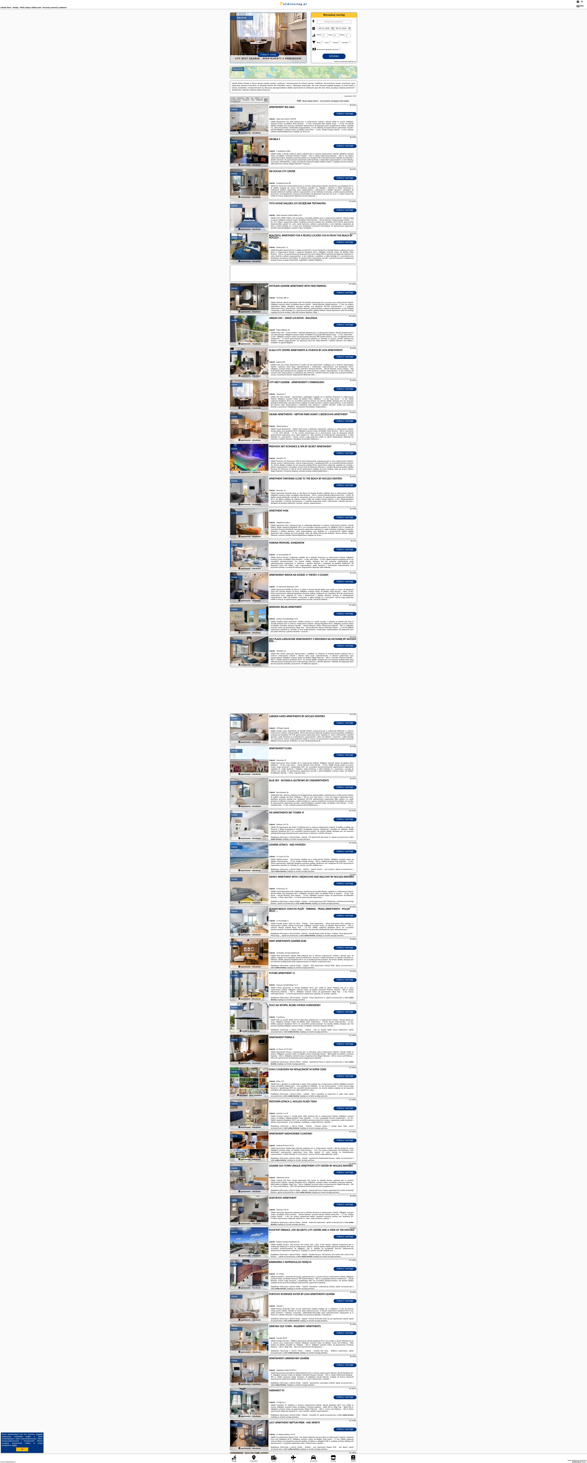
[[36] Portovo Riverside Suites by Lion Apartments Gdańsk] (249, 1307)
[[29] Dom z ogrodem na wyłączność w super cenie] (249, 1082)
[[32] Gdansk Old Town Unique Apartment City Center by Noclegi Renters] (249, 1178)
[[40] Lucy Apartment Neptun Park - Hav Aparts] (249, 1435)
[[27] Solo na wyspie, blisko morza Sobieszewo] (249, 1018)
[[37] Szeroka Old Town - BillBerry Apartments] (249, 1339)
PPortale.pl (12, 1462)
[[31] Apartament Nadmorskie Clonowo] (249, 1146)
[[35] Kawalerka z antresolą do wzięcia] (249, 1275)
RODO (14, 1445)
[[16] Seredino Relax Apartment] (249, 619)
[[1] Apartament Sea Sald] (249, 120)
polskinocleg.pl (293, 4)
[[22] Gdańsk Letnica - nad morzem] (249, 857)
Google (39, 1434)
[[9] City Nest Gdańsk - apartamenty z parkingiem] (249, 395)
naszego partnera (303, 839)
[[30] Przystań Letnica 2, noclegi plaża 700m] (249, 1114)
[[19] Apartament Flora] (249, 761)
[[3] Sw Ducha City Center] (249, 184)
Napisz (584, 1462)
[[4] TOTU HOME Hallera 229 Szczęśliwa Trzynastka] (249, 216)
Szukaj (334, 56)
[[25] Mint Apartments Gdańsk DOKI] (249, 953)
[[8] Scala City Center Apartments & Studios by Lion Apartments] (249, 363)
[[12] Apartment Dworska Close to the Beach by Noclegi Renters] (249, 491)
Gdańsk (234, 109)
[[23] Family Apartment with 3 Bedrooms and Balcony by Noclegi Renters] (249, 889)
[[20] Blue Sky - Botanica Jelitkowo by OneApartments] (249, 793)
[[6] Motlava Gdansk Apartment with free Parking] (249, 298)
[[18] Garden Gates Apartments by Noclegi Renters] (249, 729)
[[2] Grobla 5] (249, 152)
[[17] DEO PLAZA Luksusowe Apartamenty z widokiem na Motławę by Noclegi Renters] (249, 652)
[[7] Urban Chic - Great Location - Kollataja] (249, 331)
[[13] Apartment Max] (249, 523)
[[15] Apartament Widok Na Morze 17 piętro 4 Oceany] (249, 587)
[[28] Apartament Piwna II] (249, 1050)
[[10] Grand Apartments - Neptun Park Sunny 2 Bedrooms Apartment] (249, 427)
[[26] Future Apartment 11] (249, 986)
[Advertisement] (293, 690)
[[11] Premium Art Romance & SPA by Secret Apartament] (249, 459)
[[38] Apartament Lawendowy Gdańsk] (249, 1371)
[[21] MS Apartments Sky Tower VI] (249, 825)
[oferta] (239, 133)
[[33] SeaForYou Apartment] (249, 1210)
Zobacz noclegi (345, 114)
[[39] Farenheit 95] (249, 1403)
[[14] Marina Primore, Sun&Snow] (249, 555)
